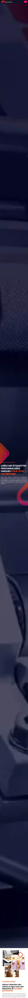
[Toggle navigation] (25, 2)
